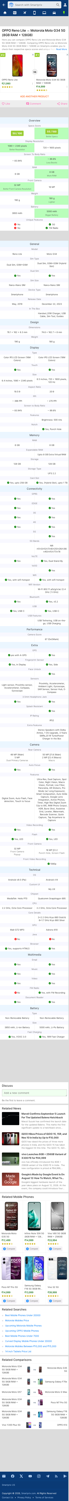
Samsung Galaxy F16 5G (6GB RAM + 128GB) (34, 1287)
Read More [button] (61, 49)
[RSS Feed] (56, 1476)
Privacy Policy (24, 1497)
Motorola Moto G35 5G (9, 1235)
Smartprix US (8, 1485)
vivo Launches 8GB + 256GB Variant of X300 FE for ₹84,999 (44, 1156)
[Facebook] (12, 1476)
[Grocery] (64, 13)
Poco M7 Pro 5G (10, 1287)
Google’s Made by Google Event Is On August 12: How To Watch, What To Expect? (43, 1176)
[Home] (5, 13)
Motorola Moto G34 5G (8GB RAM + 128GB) (50, 81)
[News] (15, 13)
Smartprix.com (28, 1493)
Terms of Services (44, 1497)
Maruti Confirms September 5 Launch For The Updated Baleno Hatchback (43, 1115)
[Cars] (54, 13)
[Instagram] (39, 1476)
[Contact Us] (4, 1476)
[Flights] (25, 13)
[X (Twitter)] (21, 1476)
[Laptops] (44, 13)
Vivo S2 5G (53, 1287)
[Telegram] (47, 1476)
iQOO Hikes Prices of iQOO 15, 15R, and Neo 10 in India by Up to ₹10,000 (44, 1135)
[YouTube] (30, 1476)
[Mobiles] (34, 13)
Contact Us (7, 1497)
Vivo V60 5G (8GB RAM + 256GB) (57, 1235)
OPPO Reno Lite (10, 79)
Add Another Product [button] (34, 96)
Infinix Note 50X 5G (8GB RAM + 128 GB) (34, 1235)
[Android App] (65, 1476)
